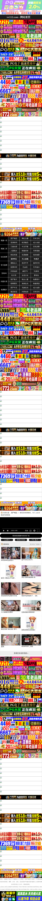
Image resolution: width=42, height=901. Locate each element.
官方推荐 (4, 265)
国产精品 (14, 238)
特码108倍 (21, 540)
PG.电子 (35, 540)
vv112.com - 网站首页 (18, 17)
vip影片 (7, 540)
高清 (26, 530)
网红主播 (25, 238)
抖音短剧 (14, 271)
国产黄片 (14, 279)
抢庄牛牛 (25, 263)
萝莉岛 (36, 275)
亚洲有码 (14, 242)
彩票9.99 (14, 267)
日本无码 (36, 238)
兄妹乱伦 (25, 287)
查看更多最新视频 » (21, 653)
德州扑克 (36, 263)
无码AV (4, 273)
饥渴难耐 (25, 255)
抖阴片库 (4, 281)
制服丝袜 (25, 251)
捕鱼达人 (14, 263)
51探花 (36, 271)
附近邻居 (14, 255)
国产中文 (14, 287)
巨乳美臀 (36, 246)
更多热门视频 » (35, 544)
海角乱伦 (25, 283)
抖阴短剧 (25, 292)
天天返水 (36, 267)
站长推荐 (4, 257)
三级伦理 (14, 246)
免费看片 (4, 290)
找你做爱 (36, 255)
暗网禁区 (14, 283)
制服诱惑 (36, 283)
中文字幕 (25, 246)
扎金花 (25, 267)
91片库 (13, 275)
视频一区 (4, 240)
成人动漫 (36, 242)
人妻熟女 (14, 251)
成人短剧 (36, 287)
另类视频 (36, 251)
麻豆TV (25, 271)
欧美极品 (25, 242)
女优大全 (25, 275)
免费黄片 (36, 279)
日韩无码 (36, 292)
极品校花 (14, 292)
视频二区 (4, 249)
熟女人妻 (25, 279)
